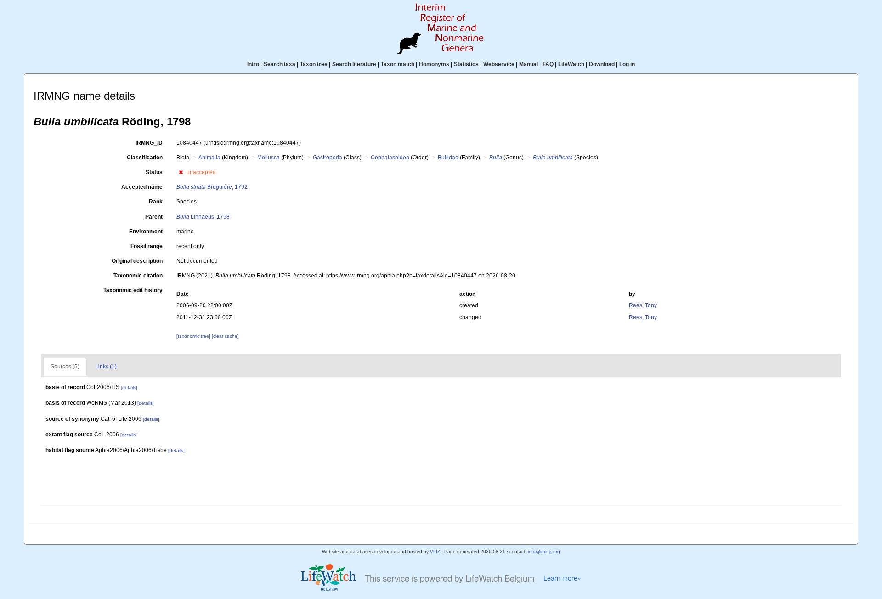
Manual (528, 64)
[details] (129, 387)
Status (154, 172)
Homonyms (434, 64)
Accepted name (142, 187)
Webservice (498, 64)
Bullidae (448, 157)
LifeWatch (571, 64)
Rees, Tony (643, 305)
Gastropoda (327, 157)
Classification (145, 157)
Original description (137, 261)
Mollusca (268, 157)
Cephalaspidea (390, 157)
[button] (180, 172)
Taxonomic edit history (133, 290)
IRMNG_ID (149, 143)
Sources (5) (65, 366)
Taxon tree (314, 64)
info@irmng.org (544, 551)
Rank (156, 201)
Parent (154, 217)
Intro (253, 64)
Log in (627, 64)
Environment (146, 231)
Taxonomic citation (138, 275)
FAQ (548, 64)
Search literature (354, 64)
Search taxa (279, 64)
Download (602, 64)
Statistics (466, 64)
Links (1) (106, 366)
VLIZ (435, 551)
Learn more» (562, 577)
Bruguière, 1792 (212, 187)
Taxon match (397, 64)
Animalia (209, 157)
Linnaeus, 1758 (203, 217)
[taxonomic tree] (194, 336)
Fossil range (146, 246)
